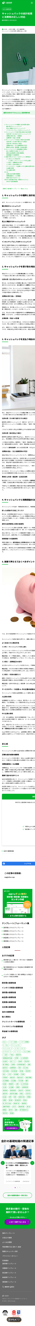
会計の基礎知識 (9, 851)
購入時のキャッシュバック (13, 126)
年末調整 (16, 1074)
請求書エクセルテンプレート (13, 927)
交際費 (16, 1058)
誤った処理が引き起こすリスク (15, 151)
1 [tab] (15, 1187)
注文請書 (11, 1087)
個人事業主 (6, 1064)
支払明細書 (6, 1081)
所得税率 (5, 1077)
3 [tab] (19, 1187)
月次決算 (20, 1081)
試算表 (4, 1100)
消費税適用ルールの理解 (13, 176)
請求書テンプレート (9, 1263)
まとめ (6, 172)
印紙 (19, 1068)
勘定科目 (5, 1068)
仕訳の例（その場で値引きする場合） (17, 141)
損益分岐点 (20, 1077)
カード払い (6, 1045)
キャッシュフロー (16, 1045)
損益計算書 (28, 1077)
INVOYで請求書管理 (12, 181)
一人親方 (5, 1055)
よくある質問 (7, 1242)
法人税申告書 (24, 1084)
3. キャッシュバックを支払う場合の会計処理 (17, 140)
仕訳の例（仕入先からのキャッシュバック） (19, 134)
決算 (17, 1084)
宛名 (4, 1074)
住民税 (20, 1061)
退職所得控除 (6, 1106)
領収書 (12, 1113)
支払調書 (13, 1081)
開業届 (4, 1110)
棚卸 (27, 1081)
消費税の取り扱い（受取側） (14, 136)
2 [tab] (17, 1187)
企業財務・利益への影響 (13, 138)
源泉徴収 (5, 1090)
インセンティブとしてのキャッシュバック (18, 130)
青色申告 (5, 1113)
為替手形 (20, 1090)
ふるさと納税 (26, 1051)
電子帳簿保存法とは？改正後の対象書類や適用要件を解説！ (18, 968)
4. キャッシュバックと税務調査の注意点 (15, 149)
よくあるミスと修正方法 (13, 159)
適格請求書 (21, 1106)
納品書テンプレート (9, 1277)
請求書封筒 (18, 1100)
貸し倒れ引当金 (7, 1103)
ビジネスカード (7, 1051)
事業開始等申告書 (7, 1058)
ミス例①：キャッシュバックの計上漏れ (19, 160)
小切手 (9, 1074)
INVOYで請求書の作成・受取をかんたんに (16, 179)
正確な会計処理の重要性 (13, 174)
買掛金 (25, 1100)
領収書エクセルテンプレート (13, 941)
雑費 (16, 1110)
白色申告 (28, 1090)
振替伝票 (12, 1077)
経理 (10, 1097)
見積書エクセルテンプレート (13, 931)
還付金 (28, 1106)
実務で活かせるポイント (13, 178)
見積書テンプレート (9, 1268)
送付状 (14, 1106)
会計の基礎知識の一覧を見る (17, 1195)
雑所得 (10, 1110)
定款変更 (28, 1071)
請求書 (10, 1100)
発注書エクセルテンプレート (13, 934)
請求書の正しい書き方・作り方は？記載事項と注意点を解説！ (18, 961)
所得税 (22, 1074)
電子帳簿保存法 (24, 1110)
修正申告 (26, 1061)
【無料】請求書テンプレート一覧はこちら (15, 189)
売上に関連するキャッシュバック (15, 128)
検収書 (4, 1084)
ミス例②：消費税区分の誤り (14, 162)
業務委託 (11, 1084)
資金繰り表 (16, 1103)
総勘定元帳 (21, 1097)
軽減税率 (24, 1103)
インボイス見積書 (24, 1042)
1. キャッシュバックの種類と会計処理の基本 (17, 124)
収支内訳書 (6, 1071)
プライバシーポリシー (10, 1256)
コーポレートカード (20, 1048)
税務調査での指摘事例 (12, 155)
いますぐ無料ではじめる (17, 1222)
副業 (29, 1064)
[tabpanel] (17, 1165)
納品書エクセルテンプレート (13, 938)
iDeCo (4, 1042)
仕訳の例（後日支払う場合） (14, 143)
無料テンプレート (8, 1233)
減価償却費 (25, 1087)
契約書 (21, 1071)
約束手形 (28, 1093)
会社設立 (5, 1061)
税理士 (21, 1093)
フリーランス (17, 1051)
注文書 (4, 1087)
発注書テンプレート (9, 1273)
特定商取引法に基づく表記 (11, 1247)
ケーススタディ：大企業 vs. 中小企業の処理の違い (20, 166)
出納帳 (13, 1064)
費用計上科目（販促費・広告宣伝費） (17, 147)
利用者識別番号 (21, 1064)
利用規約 (5, 1260)
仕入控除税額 (24, 1058)
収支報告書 (14, 1071)
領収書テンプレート (9, 1282)
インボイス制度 (13, 1042)
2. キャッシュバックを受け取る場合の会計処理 (17, 132)
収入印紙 (25, 1068)
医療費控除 (13, 1068)
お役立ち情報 (7, 1237)
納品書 (4, 1097)
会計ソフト (13, 1061)
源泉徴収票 (13, 1090)
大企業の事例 (10, 168)
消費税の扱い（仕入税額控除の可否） (17, 145)
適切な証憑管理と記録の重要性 (15, 153)
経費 (15, 1097)
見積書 (28, 1097)
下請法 (12, 1055)
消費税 (18, 1087)
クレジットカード (7, 1048)
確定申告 (5, 1093)
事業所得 (18, 1055)
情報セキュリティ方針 (10, 1251)
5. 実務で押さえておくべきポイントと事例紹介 (17, 157)
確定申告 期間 (13, 1093)
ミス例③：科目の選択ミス (13, 164)
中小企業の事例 (10, 170)
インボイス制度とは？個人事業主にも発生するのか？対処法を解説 (18, 975)
